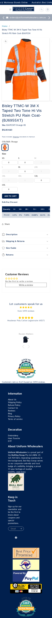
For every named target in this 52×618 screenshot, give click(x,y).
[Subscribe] (21, 528)
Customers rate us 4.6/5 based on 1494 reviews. (23, 382)
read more (20, 472)
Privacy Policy (14, 416)
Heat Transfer (14, 438)
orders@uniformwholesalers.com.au (28, 17)
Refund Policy (14, 405)
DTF (10, 441)
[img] (26, 307)
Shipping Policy (15, 402)
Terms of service (15, 419)
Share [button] (7, 224)
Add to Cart (10, 196)
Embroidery (13, 435)
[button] (10, 9)
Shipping (16, 136)
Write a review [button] (26, 285)
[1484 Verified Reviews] (26, 379)
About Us (12, 399)
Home (4, 26)
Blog (10, 413)
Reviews (11, 411)
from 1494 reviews (26, 311)
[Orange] (5, 147)
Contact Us (13, 408)
